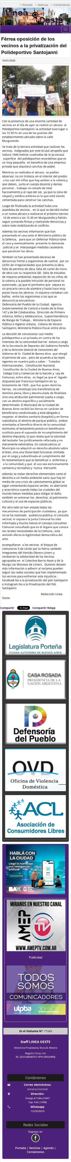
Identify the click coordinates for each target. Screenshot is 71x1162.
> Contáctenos (60, 5)
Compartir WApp (43, 608)
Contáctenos (35, 1152)
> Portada (26, 5)
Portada (20, 1148)
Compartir (7, 608)
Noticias (34, 1148)
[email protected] (37, 1089)
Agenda (48, 1148)
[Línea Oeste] (35, 16)
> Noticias (41, 5)
